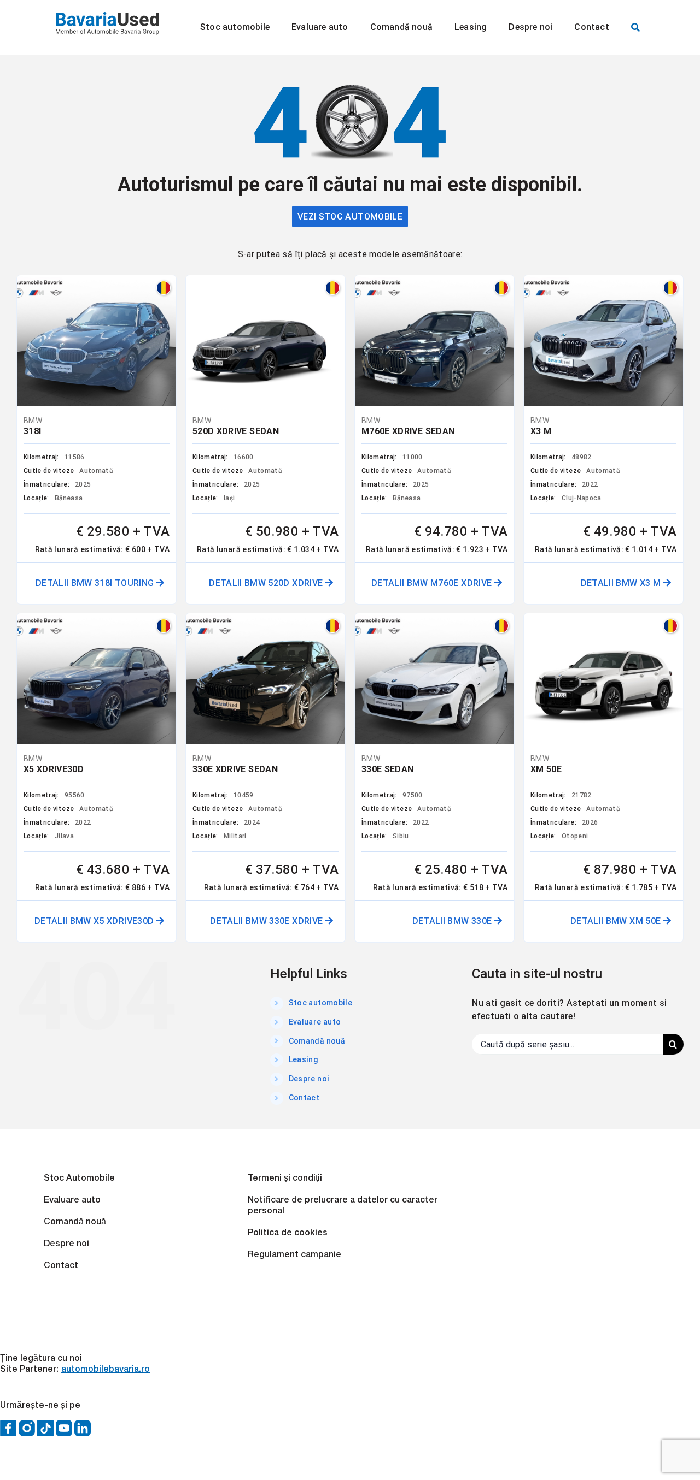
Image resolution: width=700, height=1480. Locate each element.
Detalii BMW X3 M (622, 583)
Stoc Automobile (79, 1178)
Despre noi (309, 1078)
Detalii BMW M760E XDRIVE (432, 583)
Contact (304, 1097)
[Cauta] (635, 27)
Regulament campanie (294, 1255)
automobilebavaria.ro (105, 1370)
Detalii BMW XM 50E (616, 921)
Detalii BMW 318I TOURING (96, 583)
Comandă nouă (317, 1041)
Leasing (303, 1059)
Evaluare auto (315, 1021)
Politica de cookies (288, 1233)
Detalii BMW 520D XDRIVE (267, 583)
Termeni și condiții (285, 1178)
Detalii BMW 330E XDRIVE (267, 921)
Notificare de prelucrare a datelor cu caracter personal (343, 1206)
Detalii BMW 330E (453, 921)
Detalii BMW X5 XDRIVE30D (95, 921)
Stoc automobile (320, 1002)
